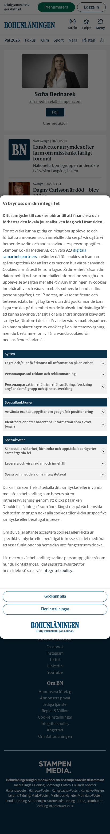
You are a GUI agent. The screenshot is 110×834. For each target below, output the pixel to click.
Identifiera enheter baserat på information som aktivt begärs (48, 424)
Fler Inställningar (55, 609)
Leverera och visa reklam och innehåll (35, 463)
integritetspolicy (57, 570)
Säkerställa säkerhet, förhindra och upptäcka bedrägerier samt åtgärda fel (50, 450)
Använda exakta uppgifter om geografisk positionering (49, 411)
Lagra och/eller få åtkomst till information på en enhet (49, 363)
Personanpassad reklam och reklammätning (40, 374)
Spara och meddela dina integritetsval (35, 474)
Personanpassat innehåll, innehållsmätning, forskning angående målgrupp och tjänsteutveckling (48, 386)
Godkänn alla (55, 596)
